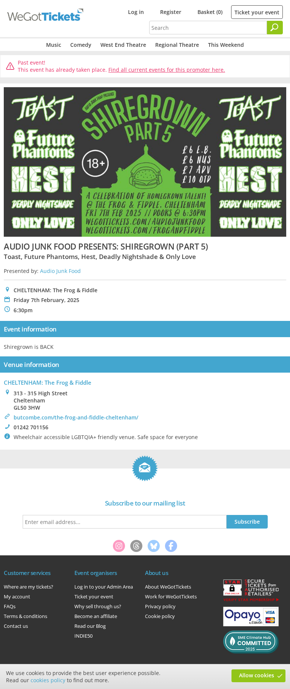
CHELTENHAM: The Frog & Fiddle (47, 382)
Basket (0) (209, 11)
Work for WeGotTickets (171, 596)
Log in (136, 11)
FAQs (9, 606)
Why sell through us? (97, 606)
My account (17, 596)
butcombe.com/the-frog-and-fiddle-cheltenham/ (76, 417)
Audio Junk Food (60, 270)
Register (170, 11)
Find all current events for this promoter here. (166, 69)
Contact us (16, 626)
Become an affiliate (95, 616)
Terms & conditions (25, 616)
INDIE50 (83, 635)
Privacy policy (160, 606)
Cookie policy (160, 616)
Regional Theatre (177, 44)
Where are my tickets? (28, 586)
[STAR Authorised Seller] (251, 600)
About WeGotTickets (168, 586)
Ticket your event (256, 12)
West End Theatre (123, 44)
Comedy (80, 44)
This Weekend (226, 44)
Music (53, 44)
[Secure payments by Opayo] (251, 624)
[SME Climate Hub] (251, 651)
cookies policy (48, 680)
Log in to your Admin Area (103, 586)
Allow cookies (256, 675)
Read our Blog (90, 626)
